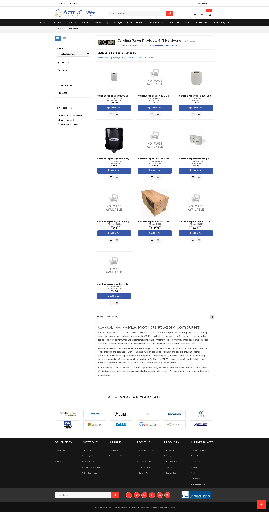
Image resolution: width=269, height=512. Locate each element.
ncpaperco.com (137, 45)
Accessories (201, 22)
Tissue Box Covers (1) (69, 124)
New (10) (63, 93)
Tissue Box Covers (147, 58)
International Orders (92, 467)
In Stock (63, 70)
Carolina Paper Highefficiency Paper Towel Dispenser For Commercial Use (114, 221)
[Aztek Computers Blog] (167, 495)
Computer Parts (136, 22)
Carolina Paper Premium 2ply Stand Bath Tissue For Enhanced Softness (155, 221)
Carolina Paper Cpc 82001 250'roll (196, 96)
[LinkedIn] (152, 495)
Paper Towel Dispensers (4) (72, 115)
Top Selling (170, 450)
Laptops (43, 22)
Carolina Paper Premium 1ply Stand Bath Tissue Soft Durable (196, 158)
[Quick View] (117, 114)
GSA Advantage (199, 450)
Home (58, 28)
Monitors (71, 22)
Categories (170, 456)
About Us (142, 456)
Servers (57, 22)
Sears (195, 467)
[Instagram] (144, 495)
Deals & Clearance (146, 450)
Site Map (169, 467)
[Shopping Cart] (210, 15)
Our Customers (90, 473)
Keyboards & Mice (179, 22)
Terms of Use (89, 450)
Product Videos (144, 467)
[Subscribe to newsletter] (115, 495)
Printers (85, 22)
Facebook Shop (199, 484)
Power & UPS (157, 22)
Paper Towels (129, 58)
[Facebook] (129, 495)
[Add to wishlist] (111, 114)
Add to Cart (115, 107)
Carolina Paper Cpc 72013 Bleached (155, 96)
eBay (195, 473)
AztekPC (60, 461)
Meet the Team (144, 461)
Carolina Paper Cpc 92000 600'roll (114, 96)
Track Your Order (118, 456)
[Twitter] (137, 495)
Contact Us (61, 3)
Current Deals (172, 473)
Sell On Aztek (73, 3)
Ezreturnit (60, 456)
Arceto (196, 456)
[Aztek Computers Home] (69, 13)
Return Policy (89, 461)
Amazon (196, 461)
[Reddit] (160, 495)
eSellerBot (60, 450)
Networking (101, 22)
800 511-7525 (207, 3)
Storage (117, 22)
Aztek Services (168, 507)
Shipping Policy (117, 450)
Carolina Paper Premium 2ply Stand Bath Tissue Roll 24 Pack (114, 284)
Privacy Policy (89, 456)
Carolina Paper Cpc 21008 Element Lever (155, 158)
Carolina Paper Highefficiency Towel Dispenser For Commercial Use (114, 158)
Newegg (196, 478)
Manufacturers (172, 461)
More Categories (222, 22)
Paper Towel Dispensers (109, 58)
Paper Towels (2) (67, 120)
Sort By (60, 48)
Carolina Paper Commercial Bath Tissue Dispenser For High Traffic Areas (196, 221)
